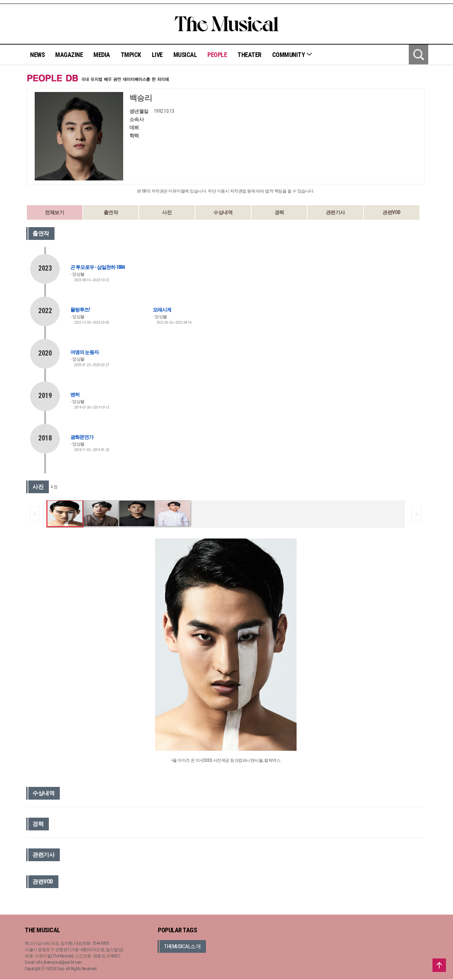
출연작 (111, 212)
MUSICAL (185, 54)
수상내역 (223, 212)
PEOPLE (217, 54)
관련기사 (335, 212)
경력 (279, 212)
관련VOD (392, 212)
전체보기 (54, 212)
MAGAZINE (69, 54)
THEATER (249, 54)
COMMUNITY (289, 54)
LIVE (157, 54)
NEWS (37, 54)
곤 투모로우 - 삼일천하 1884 (97, 267)
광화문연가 (81, 437)
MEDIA (101, 54)
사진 (167, 212)
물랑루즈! (80, 309)
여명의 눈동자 (84, 352)
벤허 (75, 394)
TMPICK (131, 54)
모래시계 (162, 309)
